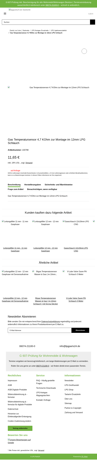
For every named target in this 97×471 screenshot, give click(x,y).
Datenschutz (13, 409)
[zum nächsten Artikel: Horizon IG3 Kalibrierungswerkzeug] (86, 37)
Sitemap (68, 403)
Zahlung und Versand (74, 412)
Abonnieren (80, 330)
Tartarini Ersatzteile (73, 394)
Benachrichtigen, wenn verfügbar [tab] (42, 189)
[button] (74, 13)
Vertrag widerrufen (20, 428)
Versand (28, 163)
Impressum (12, 381)
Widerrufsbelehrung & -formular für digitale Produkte (20, 403)
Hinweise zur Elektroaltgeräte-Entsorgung (19, 415)
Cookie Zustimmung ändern (19, 421)
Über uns (68, 399)
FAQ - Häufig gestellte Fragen (45, 382)
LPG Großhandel (72, 385)
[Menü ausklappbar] (4, 13)
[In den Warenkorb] (10, 45)
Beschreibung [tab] (14, 185)
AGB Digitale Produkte (17, 390)
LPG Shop (69, 390)
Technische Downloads (46, 388)
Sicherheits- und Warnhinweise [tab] (59, 185)
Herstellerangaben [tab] (32, 185)
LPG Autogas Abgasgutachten (43, 394)
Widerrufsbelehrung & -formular (17, 395)
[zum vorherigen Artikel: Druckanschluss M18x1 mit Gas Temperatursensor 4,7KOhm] (81, 37)
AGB (10, 385)
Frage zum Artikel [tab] (15, 189)
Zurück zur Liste (15, 30)
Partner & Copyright (73, 408)
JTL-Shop (84, 456)
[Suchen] (92, 22)
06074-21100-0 (52, 5)
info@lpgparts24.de (70, 346)
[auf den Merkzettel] (84, 51)
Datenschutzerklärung (50, 321)
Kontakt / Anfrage (43, 400)
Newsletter (69, 381)
